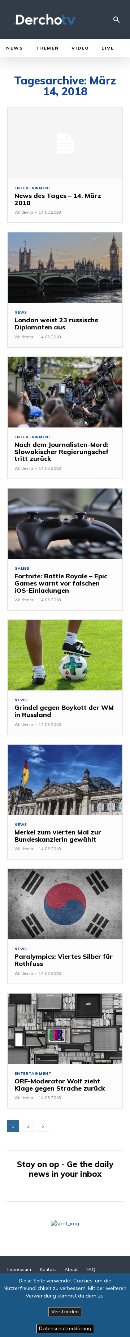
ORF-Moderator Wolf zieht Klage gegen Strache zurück (59, 1084)
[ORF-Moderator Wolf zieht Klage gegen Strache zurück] (65, 1029)
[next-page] (43, 1126)
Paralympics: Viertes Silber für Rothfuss (63, 960)
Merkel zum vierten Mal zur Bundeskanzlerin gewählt (57, 835)
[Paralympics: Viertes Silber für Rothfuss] (65, 904)
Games (22, 568)
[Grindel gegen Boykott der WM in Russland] (65, 655)
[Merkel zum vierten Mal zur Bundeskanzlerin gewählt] (65, 780)
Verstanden (65, 1311)
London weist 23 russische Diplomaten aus (56, 323)
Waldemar (23, 212)
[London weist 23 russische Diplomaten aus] (65, 267)
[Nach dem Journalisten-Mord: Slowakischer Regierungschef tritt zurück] (65, 392)
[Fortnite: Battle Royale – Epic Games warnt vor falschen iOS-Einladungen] (65, 524)
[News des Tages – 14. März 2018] (65, 143)
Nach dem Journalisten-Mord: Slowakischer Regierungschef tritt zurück (61, 451)
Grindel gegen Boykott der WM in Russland (64, 711)
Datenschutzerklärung (65, 1328)
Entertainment (32, 188)
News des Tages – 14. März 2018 (57, 199)
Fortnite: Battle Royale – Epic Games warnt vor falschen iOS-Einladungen (60, 583)
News (20, 312)
